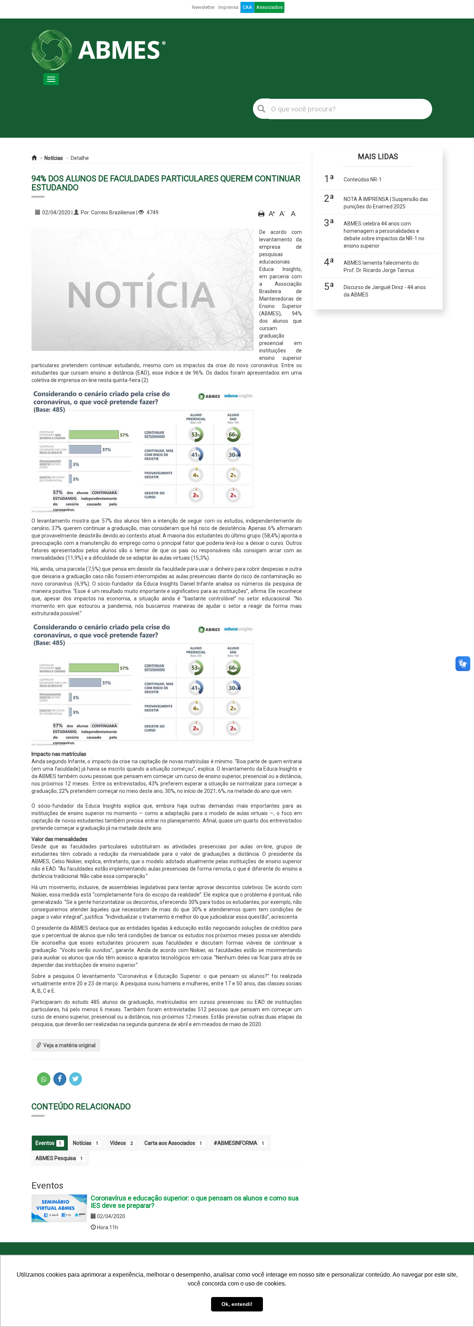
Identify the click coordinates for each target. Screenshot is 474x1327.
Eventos (48, 1143)
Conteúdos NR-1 (363, 179)
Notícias (53, 158)
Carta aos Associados (173, 1143)
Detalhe (80, 158)
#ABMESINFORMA (239, 1143)
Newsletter (203, 7)
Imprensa (228, 7)
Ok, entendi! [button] (237, 1304)
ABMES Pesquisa (59, 1158)
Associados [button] (269, 7)
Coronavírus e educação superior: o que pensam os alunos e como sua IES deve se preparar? (194, 1201)
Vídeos (121, 1143)
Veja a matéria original (69, 1045)
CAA (247, 7)
